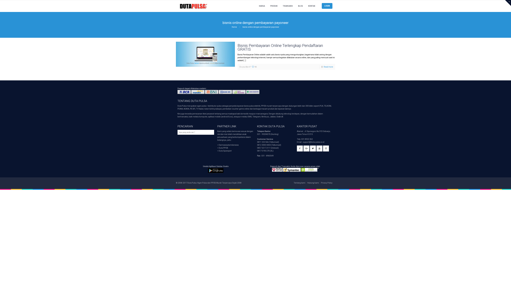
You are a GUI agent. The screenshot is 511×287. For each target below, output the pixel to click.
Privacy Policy (326, 183)
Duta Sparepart (225, 151)
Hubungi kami (313, 183)
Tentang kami (299, 183)
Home (234, 27)
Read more (328, 67)
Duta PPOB (223, 148)
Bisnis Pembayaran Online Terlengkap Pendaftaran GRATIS (280, 47)
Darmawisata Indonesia (229, 145)
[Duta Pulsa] (193, 6)
